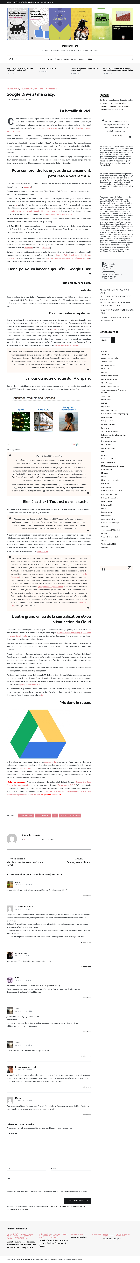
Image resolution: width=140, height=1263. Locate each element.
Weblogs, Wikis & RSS (108, 544)
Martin (18, 1098)
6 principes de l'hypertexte (29, 685)
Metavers (104, 473)
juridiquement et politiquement (50, 587)
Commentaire (12, 1134)
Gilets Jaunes (106, 445)
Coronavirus (105, 396)
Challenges (46, 248)
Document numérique (109, 410)
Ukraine (104, 533)
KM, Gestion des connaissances (112, 466)
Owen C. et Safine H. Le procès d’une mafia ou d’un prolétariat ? (20, 69)
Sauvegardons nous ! (24, 907)
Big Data (104, 372)
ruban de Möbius (50, 762)
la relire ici (27, 187)
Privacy (104, 508)
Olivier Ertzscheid (13, 99)
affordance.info (70, 46)
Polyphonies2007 (107, 501)
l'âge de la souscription (28, 768)
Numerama (28, 248)
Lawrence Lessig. (116, 135)
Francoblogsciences (108, 441)
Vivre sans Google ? (112, 1239)
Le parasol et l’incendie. (47, 68)
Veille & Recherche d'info (110, 537)
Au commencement (108, 365)
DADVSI (104, 403)
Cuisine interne (106, 399)
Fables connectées (108, 424)
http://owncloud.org (52, 986)
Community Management (110, 386)
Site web (10, 1178)
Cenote (52, 1259)
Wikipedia (104, 548)
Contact (74, 59)
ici (16, 205)
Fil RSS (90, 59)
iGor (17, 978)
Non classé (105, 484)
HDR (35, 89)
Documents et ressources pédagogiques (115, 414)
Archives (82, 59)
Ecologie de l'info (27, 89)
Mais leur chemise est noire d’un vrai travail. (25, 862)
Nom (9, 1168)
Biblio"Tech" (105, 369)
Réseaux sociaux (107, 512)
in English (104, 455)
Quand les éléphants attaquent (67, 345)
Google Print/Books (108, 448)
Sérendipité (105, 526)
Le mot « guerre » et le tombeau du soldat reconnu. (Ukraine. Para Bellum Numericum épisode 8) (21, 1244)
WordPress (78, 1259)
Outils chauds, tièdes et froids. (112, 491)
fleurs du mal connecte (109, 431)
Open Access (106, 487)
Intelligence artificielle (109, 459)
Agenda (104, 351)
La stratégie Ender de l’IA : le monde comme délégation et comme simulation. (118, 69)
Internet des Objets (108, 462)
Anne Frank (105, 354)
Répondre (87, 896)
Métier (103, 477)
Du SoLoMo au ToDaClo (67, 785)
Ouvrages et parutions (109, 494)
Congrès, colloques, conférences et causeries (113, 391)
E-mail (54, 1168)
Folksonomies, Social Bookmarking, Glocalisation (113, 436)
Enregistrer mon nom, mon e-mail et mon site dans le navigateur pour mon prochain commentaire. (47, 1191)
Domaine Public (106, 417)
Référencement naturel (25, 1067)
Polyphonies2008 (107, 505)
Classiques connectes (109, 379)
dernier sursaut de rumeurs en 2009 (58, 214)
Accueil (50, 59)
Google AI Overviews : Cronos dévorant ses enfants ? (85, 69)
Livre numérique (107, 469)
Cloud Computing (13, 89)
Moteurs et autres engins (48, 89)
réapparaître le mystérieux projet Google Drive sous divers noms (33, 211)
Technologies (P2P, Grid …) (110, 530)
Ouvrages (58, 59)
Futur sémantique (79, 1237)
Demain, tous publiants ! (79, 861)
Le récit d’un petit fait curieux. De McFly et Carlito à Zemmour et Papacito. (53, 1243)
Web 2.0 (104, 540)
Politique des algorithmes (110, 498)
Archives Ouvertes (107, 362)
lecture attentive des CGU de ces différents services (68, 258)
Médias (66, 59)
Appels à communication (110, 358)
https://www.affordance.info (32, 840)
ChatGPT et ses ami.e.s (109, 376)
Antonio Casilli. (105, 165)
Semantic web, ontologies (110, 523)
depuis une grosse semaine (46, 128)
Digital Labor (105, 407)
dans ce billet (42, 552)
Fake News (105, 428)
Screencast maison (108, 519)
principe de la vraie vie (55, 791)
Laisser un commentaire (77, 1201)
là (56, 330)
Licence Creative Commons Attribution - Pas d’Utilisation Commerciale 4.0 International (115, 106)
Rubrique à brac (106, 516)
